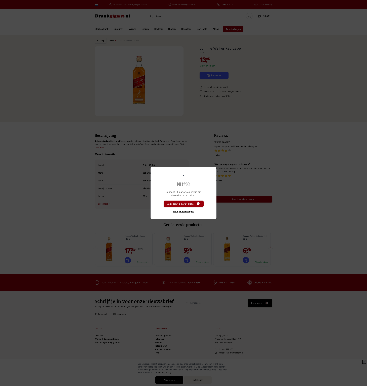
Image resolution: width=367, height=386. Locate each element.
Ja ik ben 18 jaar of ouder (180, 203)
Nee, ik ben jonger (183, 211)
